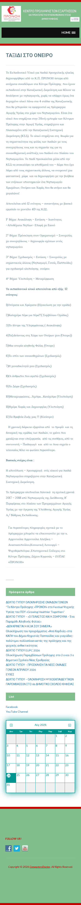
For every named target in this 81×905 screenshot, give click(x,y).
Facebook (12, 707)
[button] (68, 33)
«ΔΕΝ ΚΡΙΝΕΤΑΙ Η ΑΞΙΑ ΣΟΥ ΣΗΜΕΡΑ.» (29, 626)
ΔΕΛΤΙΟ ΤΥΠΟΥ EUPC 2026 (23, 650)
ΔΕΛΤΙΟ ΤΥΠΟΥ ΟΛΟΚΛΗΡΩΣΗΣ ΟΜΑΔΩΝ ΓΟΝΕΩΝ (37, 602)
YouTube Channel (17, 711)
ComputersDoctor (40, 866)
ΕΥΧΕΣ (10, 674)
